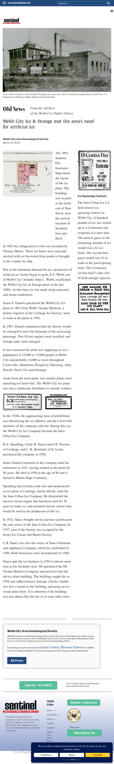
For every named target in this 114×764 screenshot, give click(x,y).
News (49, 710)
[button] (111, 11)
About (49, 719)
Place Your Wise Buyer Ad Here (49, 739)
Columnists (49, 715)
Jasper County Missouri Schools (62, 647)
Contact (49, 723)
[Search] (108, 3)
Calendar (49, 728)
